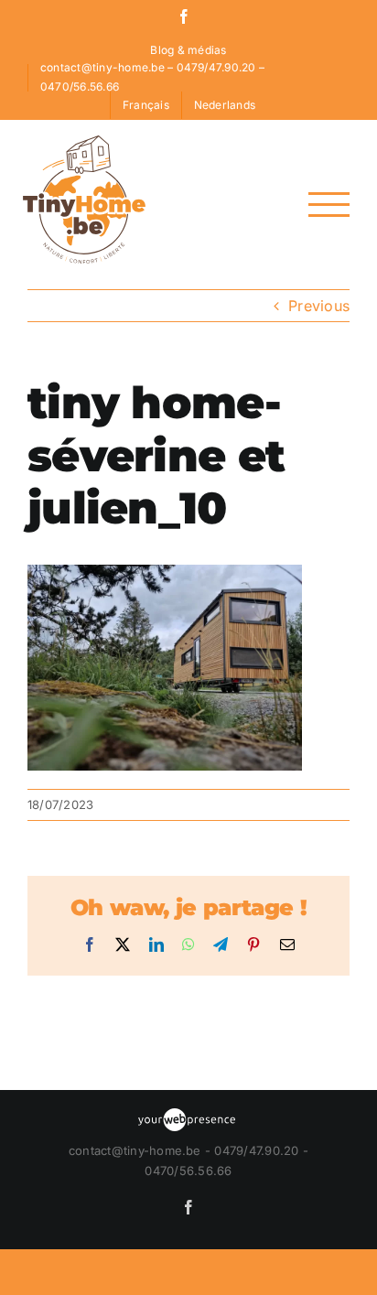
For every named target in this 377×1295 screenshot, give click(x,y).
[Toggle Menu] (329, 204)
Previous (319, 306)
